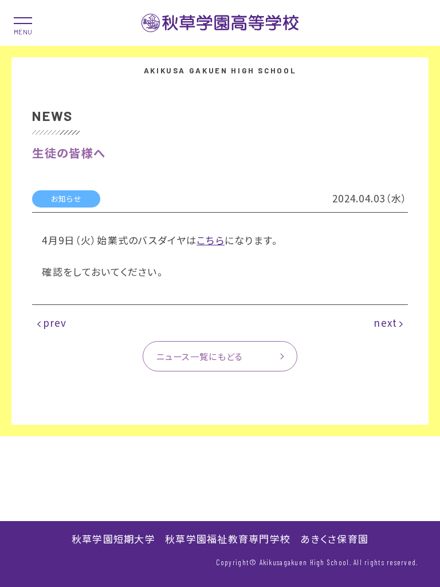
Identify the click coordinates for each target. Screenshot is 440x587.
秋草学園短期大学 (113, 538)
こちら (211, 240)
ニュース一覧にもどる (199, 356)
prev (55, 322)
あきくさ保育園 (334, 538)
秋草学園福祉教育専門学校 (227, 538)
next (385, 322)
